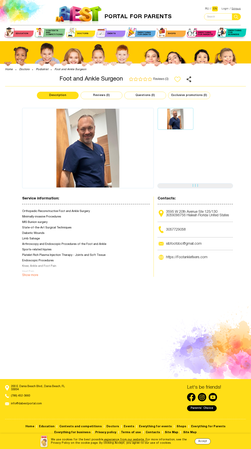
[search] (236, 16)
